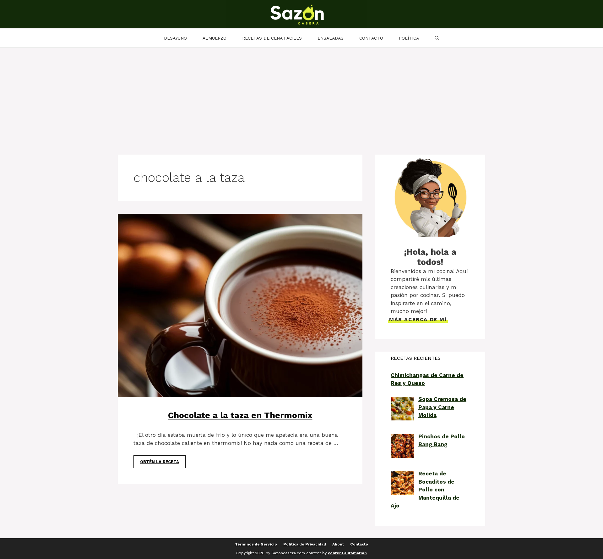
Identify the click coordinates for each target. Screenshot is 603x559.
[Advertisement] (301, 95)
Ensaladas (331, 38)
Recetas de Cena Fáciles (272, 38)
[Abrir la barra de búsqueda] (437, 38)
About (338, 544)
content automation (347, 553)
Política (409, 38)
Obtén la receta (159, 461)
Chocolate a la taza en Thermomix (240, 415)
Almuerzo (214, 38)
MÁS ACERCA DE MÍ (418, 319)
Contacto (371, 38)
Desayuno (175, 38)
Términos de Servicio (256, 544)
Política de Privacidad (304, 544)
